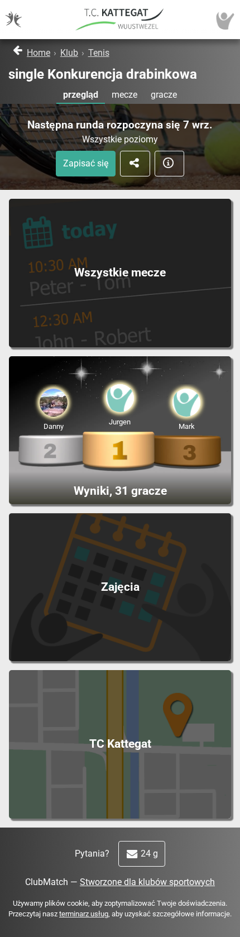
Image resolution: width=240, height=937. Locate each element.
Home (38, 52)
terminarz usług (83, 914)
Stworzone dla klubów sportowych (147, 882)
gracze (164, 94)
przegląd (80, 94)
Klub (69, 52)
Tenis (98, 52)
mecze (124, 94)
